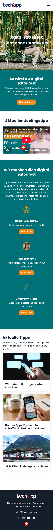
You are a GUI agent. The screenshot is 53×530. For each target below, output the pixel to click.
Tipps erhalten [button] (26, 102)
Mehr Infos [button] (26, 231)
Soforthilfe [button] (26, 272)
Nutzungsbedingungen (18, 503)
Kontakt (37, 506)
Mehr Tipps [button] (26, 312)
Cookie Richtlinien (21, 506)
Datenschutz (39, 503)
